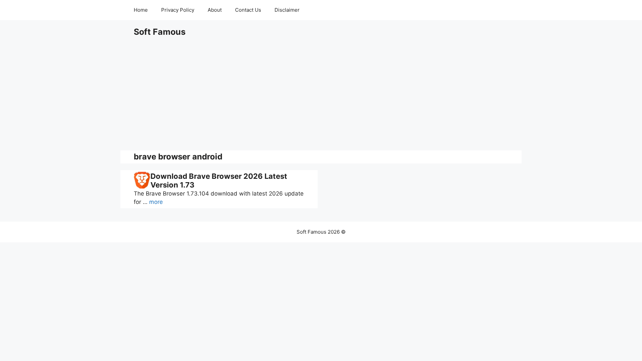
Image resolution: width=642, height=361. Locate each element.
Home (141, 10)
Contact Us (248, 10)
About (215, 10)
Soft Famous (160, 32)
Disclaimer (287, 10)
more (156, 202)
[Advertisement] (321, 93)
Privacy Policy (177, 10)
